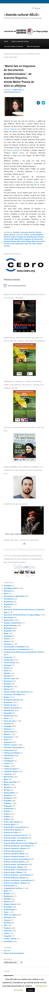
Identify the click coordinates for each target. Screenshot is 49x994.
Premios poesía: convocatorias (16, 864)
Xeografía (7, 936)
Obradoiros (8, 798)
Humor (6, 739)
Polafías (7, 816)
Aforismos (8, 591)
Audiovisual (8, 620)
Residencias (8, 896)
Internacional (9, 755)
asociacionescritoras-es (12, 92)
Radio (6, 891)
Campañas (8, 636)
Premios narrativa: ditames (14, 861)
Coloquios (8, 644)
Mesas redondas (10, 782)
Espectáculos (9, 710)
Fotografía (8, 726)
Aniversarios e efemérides (14, 596)
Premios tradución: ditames (14, 877)
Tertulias (7, 922)
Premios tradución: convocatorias (17, 875)
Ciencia (7, 638)
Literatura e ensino (11, 771)
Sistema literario (10, 904)
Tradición (7, 928)
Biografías (8, 630)
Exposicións (8, 715)
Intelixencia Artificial (12, 753)
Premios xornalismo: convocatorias (18, 880)
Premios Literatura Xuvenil (14, 856)
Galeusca (7, 729)
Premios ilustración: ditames (15, 848)
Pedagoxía (8, 806)
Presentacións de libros (13, 888)
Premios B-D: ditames (12, 830)
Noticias (7, 790)
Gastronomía (9, 731)
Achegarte (8, 585)
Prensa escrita (9, 885)
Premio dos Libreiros (12, 822)
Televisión (8, 917)
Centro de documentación (14, 953)
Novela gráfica (9, 792)
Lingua (6, 766)
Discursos (8, 683)
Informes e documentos (13, 747)
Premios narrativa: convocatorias (17, 859)
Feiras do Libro (10, 721)
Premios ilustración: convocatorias (17, 845)
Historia (7, 734)
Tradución (8, 930)
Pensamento (8, 808)
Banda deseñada (10, 625)
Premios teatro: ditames (13, 872)
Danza (6, 670)
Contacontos (9, 660)
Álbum (6, 593)
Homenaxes (8, 737)
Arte (5, 607)
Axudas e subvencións (12, 623)
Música (6, 784)
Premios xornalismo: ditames (15, 883)
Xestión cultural (10, 938)
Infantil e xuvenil (10, 745)
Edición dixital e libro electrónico (17, 692)
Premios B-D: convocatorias (15, 827)
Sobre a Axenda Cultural (20, 41)
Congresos (8, 657)
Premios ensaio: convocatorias (16, 838)
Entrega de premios (11, 699)
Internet (7, 758)
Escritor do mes (10, 705)
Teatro (6, 912)
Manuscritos (8, 776)
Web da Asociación (33, 46)
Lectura (7, 763)
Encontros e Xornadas (12, 694)
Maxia (6, 779)
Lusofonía (8, 774)
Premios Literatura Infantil (14, 853)
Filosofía (7, 723)
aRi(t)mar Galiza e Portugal (13, 237)
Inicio (6, 41)
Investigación (9, 761)
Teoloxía (7, 920)
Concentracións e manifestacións (17, 649)
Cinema (7, 641)
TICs (5, 925)
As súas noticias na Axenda (13, 46)
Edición (7, 689)
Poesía (6, 814)
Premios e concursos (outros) (15, 835)
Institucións (8, 750)
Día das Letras (9, 678)
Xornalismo (8, 941)
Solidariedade (9, 909)
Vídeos (6, 933)
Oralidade (7, 800)
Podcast (7, 811)
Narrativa (7, 787)
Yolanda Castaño (12, 150)
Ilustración (8, 742)
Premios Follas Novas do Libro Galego (19, 843)
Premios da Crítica (11, 832)
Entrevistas (8, 702)
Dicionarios (8, 681)
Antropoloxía (9, 599)
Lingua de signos (10, 768)
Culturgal (7, 665)
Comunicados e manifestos (14, 646)
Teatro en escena (10, 914)
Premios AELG (9, 824)
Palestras (7, 803)
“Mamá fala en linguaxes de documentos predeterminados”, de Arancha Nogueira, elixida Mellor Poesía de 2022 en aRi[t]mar (19, 76)
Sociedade (8, 907)
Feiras (6, 718)
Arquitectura (8, 604)
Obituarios (8, 795)
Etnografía (8, 713)
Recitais (7, 893)
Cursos (6, 668)
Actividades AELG (11, 588)
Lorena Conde (9, 239)
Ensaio (6, 697)
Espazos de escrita (11, 707)
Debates (7, 673)
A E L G (7, 950)
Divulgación (8, 686)
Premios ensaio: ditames (13, 840)
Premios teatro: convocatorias (15, 869)
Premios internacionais (13, 851)
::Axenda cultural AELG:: (22, 14)
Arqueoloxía (8, 601)
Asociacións (8, 617)
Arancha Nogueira (10, 129)
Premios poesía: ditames (13, 867)
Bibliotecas (8, 628)
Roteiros (7, 901)
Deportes (7, 676)
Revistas (7, 899)
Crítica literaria (9, 662)
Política (7, 819)
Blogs (6, 633)
